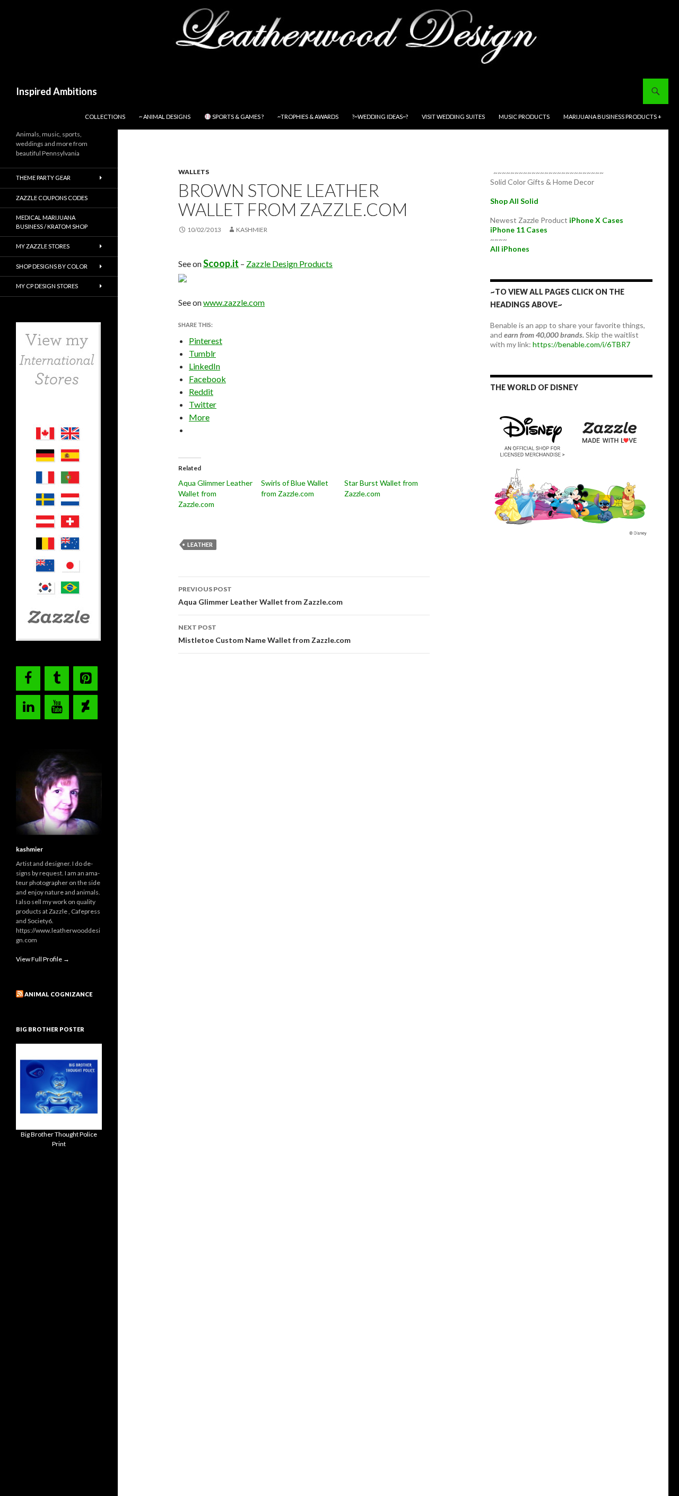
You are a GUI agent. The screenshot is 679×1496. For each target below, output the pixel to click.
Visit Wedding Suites (453, 116)
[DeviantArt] (85, 707)
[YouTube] (57, 707)
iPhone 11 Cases (518, 229)
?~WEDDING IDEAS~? (380, 116)
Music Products (524, 116)
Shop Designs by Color (52, 266)
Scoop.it (221, 263)
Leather (200, 544)
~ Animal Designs (164, 116)
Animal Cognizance (58, 994)
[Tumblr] (57, 678)
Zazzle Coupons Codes (52, 197)
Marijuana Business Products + (612, 116)
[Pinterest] (85, 678)
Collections (105, 116)
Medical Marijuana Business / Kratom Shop (52, 222)
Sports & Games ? (237, 116)
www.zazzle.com (234, 302)
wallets (193, 172)
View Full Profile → (42, 959)
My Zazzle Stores (42, 246)
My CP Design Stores (47, 285)
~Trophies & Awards (307, 116)
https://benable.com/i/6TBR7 (581, 344)
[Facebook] (28, 678)
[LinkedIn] (28, 707)
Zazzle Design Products (289, 264)
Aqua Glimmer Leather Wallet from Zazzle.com (215, 493)
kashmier (251, 230)
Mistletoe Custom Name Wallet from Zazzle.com (264, 633)
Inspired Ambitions (56, 91)
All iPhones (509, 248)
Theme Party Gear (43, 177)
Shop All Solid (514, 200)
